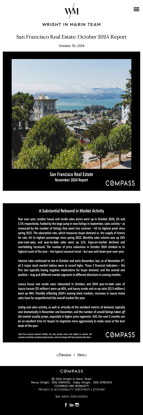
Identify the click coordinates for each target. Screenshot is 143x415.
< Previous (63, 355)
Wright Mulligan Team (71, 11)
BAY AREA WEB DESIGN (71, 396)
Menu (136, 9)
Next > (82, 355)
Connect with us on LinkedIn (77, 405)
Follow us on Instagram (71, 405)
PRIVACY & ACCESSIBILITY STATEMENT (64, 389)
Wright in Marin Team (71, 24)
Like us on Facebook (66, 405)
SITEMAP (99, 389)
